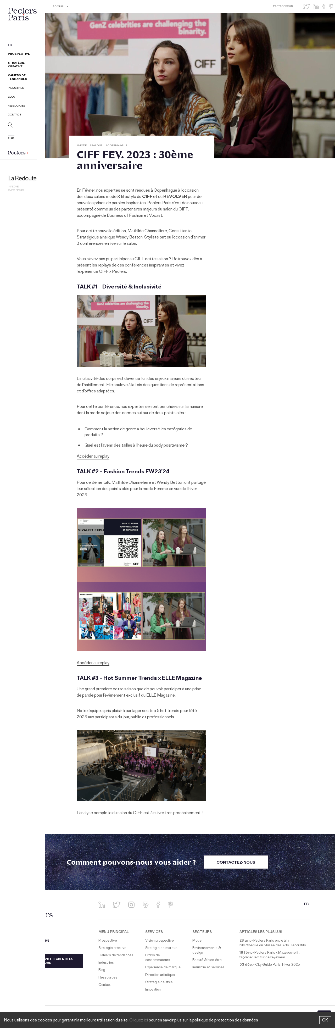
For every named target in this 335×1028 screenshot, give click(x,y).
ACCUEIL (59, 7)
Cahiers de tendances (17, 78)
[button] (306, 6)
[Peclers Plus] (18, 152)
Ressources (16, 106)
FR (10, 45)
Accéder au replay (93, 456)
